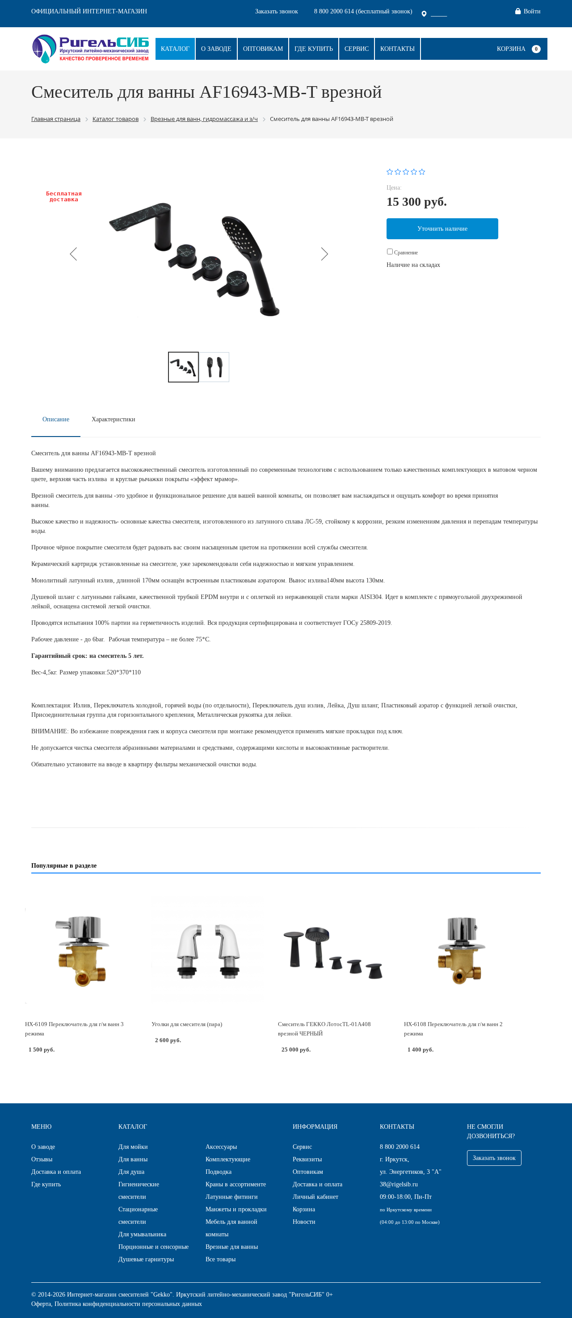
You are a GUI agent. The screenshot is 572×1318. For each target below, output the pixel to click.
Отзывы (41, 1159)
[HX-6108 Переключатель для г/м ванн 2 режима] (460, 948)
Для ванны (132, 1159)
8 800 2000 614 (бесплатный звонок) (363, 11)
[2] (398, 171)
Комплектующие (228, 1159)
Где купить (313, 49)
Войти (532, 11)
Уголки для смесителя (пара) (186, 1024)
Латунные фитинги (232, 1196)
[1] (390, 171)
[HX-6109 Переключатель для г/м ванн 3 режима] (81, 948)
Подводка (218, 1171)
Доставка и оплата (56, 1171)
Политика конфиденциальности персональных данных (128, 1304)
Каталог (175, 49)
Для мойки (133, 1146)
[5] (422, 171)
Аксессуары (221, 1146)
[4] (414, 171)
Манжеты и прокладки (236, 1209)
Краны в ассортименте (236, 1184)
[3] (406, 171)
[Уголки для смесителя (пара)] (207, 948)
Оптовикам (263, 49)
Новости (304, 1221)
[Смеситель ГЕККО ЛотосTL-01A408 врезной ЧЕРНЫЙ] (334, 948)
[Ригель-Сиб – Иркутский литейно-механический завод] (90, 48)
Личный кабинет (315, 1196)
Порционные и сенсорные (153, 1246)
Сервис (357, 49)
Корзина (511, 49)
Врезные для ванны (232, 1246)
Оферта (41, 1304)
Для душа (131, 1171)
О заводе (216, 49)
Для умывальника (142, 1234)
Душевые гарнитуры (146, 1259)
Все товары (221, 1259)
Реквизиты (307, 1159)
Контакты (397, 49)
